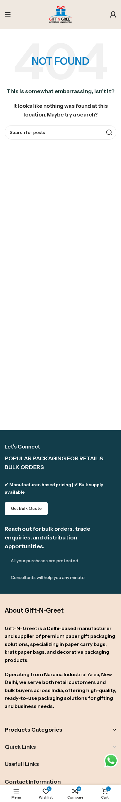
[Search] (109, 132)
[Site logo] (60, 14)
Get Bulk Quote (26, 508)
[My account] (113, 14)
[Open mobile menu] (8, 14)
